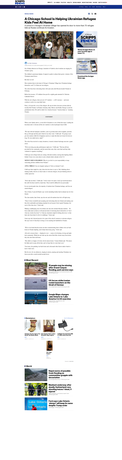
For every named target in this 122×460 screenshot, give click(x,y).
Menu (49, 2)
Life (90, 7)
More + (104, 7)
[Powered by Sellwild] (71, 361)
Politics (63, 2)
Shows (95, 2)
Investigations (87, 2)
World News (77, 2)
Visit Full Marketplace (68, 318)
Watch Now (102, 2)
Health (69, 2)
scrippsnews (16, 7)
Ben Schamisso (33, 63)
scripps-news (20, 7)
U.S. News (57, 2)
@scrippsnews (25, 7)
